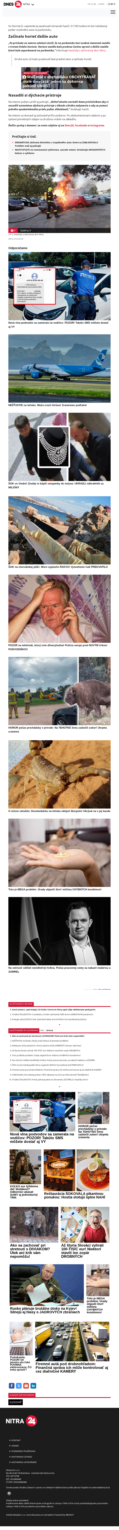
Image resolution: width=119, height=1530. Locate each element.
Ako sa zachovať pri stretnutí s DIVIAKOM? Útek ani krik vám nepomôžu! (48, 1036)
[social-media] (8, 1493)
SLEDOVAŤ (16, 1402)
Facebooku (81, 125)
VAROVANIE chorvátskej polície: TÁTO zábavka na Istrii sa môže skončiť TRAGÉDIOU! (50, 1074)
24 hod (49, 1030)
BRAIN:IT (70, 1514)
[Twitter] (19, 1386)
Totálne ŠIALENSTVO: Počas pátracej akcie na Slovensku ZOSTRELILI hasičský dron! (50, 1079)
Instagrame (97, 125)
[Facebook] (11, 1386)
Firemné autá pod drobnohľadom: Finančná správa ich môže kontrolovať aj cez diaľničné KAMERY (56, 1069)
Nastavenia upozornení (24, 1462)
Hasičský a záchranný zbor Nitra (87, 50)
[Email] (26, 1386)
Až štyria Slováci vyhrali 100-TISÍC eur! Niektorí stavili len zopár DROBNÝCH (46, 1050)
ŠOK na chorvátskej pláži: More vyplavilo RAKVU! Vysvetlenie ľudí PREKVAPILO (48, 1065)
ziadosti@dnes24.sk (101, 1487)
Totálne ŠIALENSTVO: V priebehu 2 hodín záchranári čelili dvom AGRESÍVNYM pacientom (52, 1014)
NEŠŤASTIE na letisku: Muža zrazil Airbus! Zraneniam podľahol (40, 1040)
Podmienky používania (23, 1451)
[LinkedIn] (33, 1386)
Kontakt (15, 1440)
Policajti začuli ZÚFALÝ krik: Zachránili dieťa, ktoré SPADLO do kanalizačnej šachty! (49, 1019)
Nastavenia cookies (21, 1456)
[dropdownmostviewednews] (59, 1025)
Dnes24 (69, 125)
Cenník (15, 1445)
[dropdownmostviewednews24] (59, 1087)
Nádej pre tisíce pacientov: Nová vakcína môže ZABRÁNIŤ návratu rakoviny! (46, 1045)
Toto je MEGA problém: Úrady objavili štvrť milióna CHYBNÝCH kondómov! (46, 1055)
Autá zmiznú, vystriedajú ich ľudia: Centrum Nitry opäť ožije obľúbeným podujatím (53, 1009)
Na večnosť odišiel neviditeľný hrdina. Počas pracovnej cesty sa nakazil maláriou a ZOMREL (53, 1060)
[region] (32, 4)
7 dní (41, 1030)
